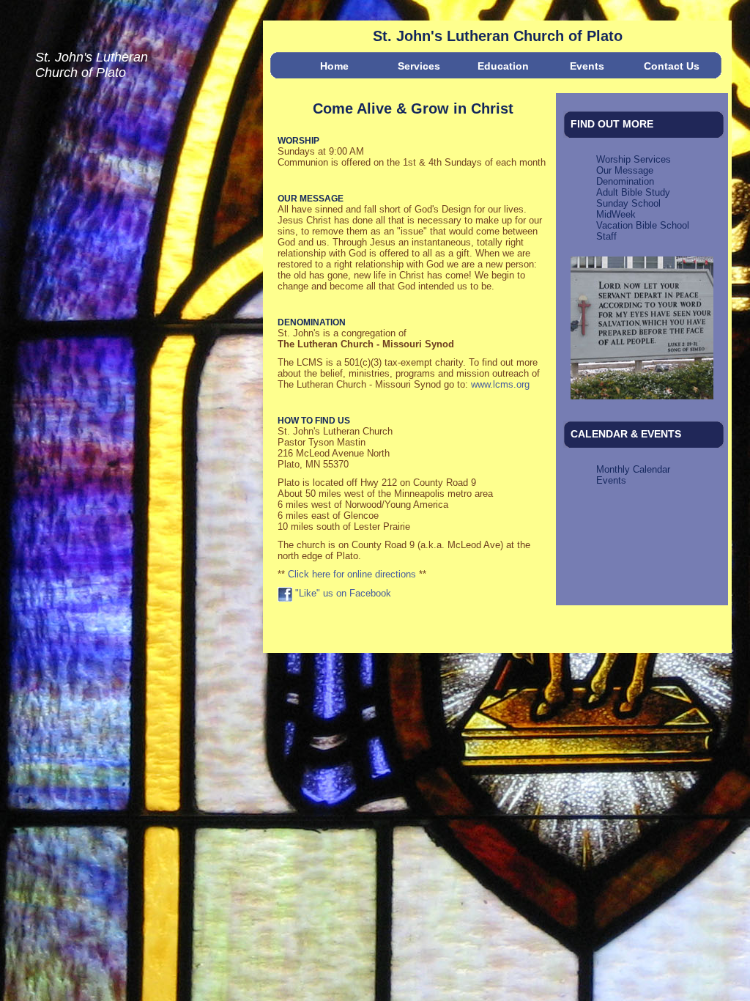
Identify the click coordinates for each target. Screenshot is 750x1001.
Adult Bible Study (633, 192)
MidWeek (616, 214)
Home (334, 66)
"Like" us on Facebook (341, 593)
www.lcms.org (500, 384)
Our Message (624, 170)
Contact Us (671, 66)
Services (419, 66)
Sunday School (628, 203)
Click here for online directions (352, 574)
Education (503, 66)
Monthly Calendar (633, 469)
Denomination (625, 181)
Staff (606, 236)
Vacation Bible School (642, 225)
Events (587, 66)
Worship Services (633, 159)
